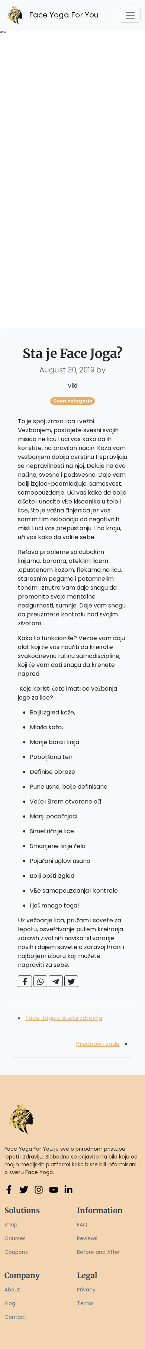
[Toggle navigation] (130, 15)
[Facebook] (8, 1190)
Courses (15, 1238)
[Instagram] (38, 1190)
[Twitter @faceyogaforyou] (23, 1190)
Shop (10, 1224)
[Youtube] (53, 1190)
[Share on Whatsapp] (40, 981)
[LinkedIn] (68, 1190)
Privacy (86, 1289)
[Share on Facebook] (25, 981)
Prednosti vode (98, 1044)
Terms (85, 1303)
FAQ (82, 1224)
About (12, 1289)
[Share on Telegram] (56, 981)
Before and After (98, 1252)
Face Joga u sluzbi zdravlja (63, 1018)
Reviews (87, 1238)
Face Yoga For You (58, 15)
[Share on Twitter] (71, 981)
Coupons (16, 1252)
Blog (9, 1303)
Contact (15, 1317)
